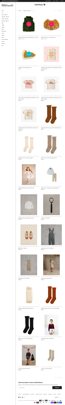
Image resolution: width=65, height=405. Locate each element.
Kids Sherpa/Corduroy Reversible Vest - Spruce (28, 37)
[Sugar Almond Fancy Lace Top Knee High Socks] (51, 114)
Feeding (3, 35)
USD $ (56, 397)
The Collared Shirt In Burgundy (47, 338)
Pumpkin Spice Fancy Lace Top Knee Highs (50, 308)
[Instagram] (20, 397)
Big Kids (3, 27)
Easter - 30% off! (4, 14)
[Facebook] (18, 397)
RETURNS (50, 394)
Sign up (57, 387)
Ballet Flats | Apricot (22, 248)
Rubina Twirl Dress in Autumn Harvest (26, 187)
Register (49, 0)
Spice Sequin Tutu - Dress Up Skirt (48, 37)
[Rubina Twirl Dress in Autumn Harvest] (28, 174)
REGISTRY (45, 394)
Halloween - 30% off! (5, 16)
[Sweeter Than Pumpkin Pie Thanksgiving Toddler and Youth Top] (51, 54)
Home (3, 10)
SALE (2, 12)
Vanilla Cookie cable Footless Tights (25, 308)
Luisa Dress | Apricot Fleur (46, 278)
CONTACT (32, 394)
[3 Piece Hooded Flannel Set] (28, 355)
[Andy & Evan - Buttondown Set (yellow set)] (51, 174)
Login (46, 0)
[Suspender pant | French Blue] (51, 234)
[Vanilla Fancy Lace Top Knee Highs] (28, 144)
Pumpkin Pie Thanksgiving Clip (24, 67)
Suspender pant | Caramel (23, 278)
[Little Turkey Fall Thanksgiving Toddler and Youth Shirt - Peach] (28, 84)
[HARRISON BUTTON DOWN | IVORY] (28, 204)
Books (3, 33)
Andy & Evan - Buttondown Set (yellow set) (50, 187)
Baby (2, 22)
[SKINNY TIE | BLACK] (51, 204)
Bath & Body (4, 31)
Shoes (3, 37)
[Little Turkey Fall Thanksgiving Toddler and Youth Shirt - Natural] (51, 84)
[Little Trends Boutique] (7, 5)
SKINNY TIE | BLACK (45, 218)
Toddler (3, 25)
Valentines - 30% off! (5, 20)
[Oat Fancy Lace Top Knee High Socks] (51, 144)
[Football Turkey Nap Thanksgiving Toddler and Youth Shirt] (28, 114)
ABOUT (19, 394)
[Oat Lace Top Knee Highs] (51, 355)
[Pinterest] (22, 397)
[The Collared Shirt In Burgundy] (51, 325)
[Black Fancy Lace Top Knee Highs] (28, 325)
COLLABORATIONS (25, 394)
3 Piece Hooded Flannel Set (24, 368)
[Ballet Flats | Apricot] (28, 234)
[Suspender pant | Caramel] (28, 265)
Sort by (19, 10)
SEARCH (59, 394)
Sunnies (3, 41)
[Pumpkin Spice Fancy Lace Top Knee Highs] (51, 295)
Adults (3, 29)
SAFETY (54, 394)
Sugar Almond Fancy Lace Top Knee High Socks (51, 127)
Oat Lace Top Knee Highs (46, 368)
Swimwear (3, 43)
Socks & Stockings (5, 39)
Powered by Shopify (33, 400)
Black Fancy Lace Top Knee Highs (25, 338)
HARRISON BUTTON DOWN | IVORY (26, 218)
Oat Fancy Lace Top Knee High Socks (49, 157)
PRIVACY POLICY (39, 394)
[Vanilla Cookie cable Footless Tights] (28, 295)
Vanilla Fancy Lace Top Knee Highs (25, 157)
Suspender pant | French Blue (47, 248)
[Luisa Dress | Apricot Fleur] (51, 265)
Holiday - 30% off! (5, 18)
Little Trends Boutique (25, 400)
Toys (2, 45)
